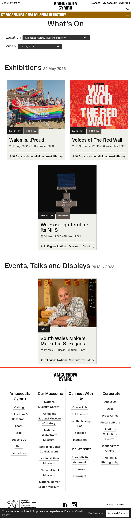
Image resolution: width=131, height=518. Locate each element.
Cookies (79, 469)
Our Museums (10, 2)
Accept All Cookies (117, 513)
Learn (19, 425)
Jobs (110, 408)
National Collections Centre (110, 434)
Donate (95, 2)
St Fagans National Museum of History (33, 14)
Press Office (110, 415)
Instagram (80, 439)
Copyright (79, 476)
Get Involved (79, 414)
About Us (110, 401)
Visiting (19, 407)
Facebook (79, 432)
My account (109, 2)
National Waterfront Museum (49, 435)
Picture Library (110, 422)
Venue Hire (19, 453)
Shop (18, 446)
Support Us (19, 439)
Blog (19, 432)
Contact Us (79, 407)
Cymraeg (124, 2)
